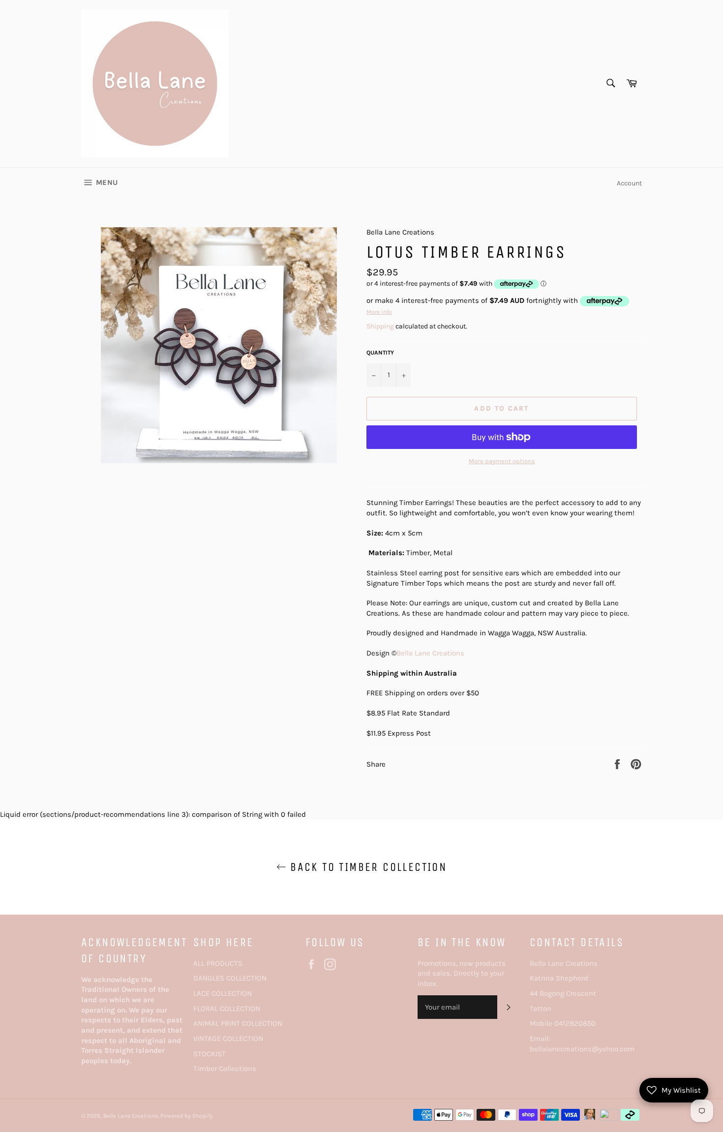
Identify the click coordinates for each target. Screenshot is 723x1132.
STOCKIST (209, 1053)
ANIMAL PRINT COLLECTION (237, 1023)
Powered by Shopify (186, 1115)
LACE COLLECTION (222, 993)
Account (629, 183)
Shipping (380, 326)
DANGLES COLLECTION (230, 978)
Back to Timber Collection (366, 867)
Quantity (380, 352)
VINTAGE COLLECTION (228, 1038)
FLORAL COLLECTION (226, 1008)
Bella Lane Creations (430, 653)
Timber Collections (224, 1068)
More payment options (502, 461)
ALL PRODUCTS (217, 963)
